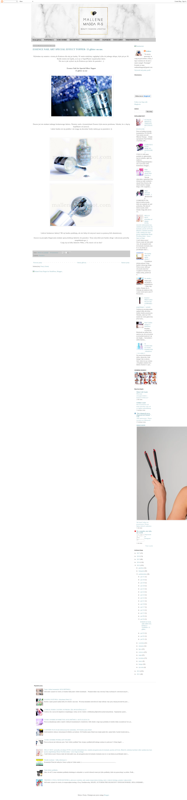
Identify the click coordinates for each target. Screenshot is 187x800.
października (143, 574)
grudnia (141, 568)
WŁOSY (97, 40)
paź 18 (142, 604)
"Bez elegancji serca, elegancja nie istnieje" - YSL (144, 415)
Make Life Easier (142, 392)
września (141, 643)
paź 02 (142, 636)
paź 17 (142, 607)
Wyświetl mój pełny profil (142, 70)
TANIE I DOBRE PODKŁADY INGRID (57, 740)
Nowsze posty (37, 262)
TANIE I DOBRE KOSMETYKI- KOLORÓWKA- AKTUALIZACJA (67, 719)
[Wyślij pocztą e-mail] (63, 253)
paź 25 (142, 589)
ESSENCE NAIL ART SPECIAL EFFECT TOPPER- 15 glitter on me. (68, 49)
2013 (138, 565)
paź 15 (142, 613)
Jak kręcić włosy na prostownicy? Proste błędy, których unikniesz (143, 524)
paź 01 (142, 639)
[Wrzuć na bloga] (64, 253)
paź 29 (142, 583)
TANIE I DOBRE (62, 40)
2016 (138, 556)
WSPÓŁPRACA (49, 40)
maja (140, 655)
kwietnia (141, 658)
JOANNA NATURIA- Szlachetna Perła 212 (58, 699)
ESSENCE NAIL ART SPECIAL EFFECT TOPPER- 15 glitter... (145, 625)
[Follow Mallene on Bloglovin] (142, 97)
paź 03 (142, 633)
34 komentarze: (54, 252)
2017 (138, 553)
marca (141, 661)
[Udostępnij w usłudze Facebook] (68, 253)
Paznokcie (42, 255)
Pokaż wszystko (149, 546)
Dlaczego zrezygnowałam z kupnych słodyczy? (142, 395)
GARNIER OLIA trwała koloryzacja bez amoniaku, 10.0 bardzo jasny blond (68, 730)
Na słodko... (148, 278)
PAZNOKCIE (107, 40)
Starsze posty (125, 262)
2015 (138, 559)
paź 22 (142, 598)
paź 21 (142, 601)
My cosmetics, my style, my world (144, 532)
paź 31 (142, 577)
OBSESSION (140, 425)
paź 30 (142, 580)
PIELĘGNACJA (87, 40)
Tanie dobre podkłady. (51, 770)
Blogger (106, 795)
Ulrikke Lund (141, 403)
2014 (138, 562)
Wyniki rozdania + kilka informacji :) (55, 760)
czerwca (141, 652)
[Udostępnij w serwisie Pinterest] (70, 253)
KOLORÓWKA (74, 40)
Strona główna (37, 40)
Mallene (148, 51)
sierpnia (141, 646)
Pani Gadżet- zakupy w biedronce (148, 324)
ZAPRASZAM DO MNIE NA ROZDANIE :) (148, 148)
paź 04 (142, 619)
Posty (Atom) (45, 266)
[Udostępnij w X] (66, 253)
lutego (141, 664)
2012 (138, 671)
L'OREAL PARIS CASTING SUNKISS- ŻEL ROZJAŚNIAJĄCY (65, 709)
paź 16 (142, 610)
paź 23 (142, 595)
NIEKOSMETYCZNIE (132, 40)
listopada (141, 571)
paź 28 (142, 586)
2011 (138, 674)
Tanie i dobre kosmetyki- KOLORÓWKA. (57, 689)
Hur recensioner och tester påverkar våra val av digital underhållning (143, 406)
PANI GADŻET (118, 40)
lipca (140, 649)
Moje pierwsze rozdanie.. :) (148, 192)
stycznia (141, 667)
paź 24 (142, 592)
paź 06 (142, 616)
